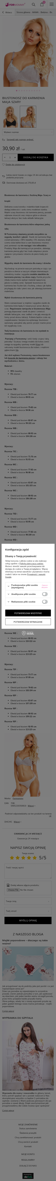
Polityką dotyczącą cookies (31, 563)
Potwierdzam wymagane (28, 621)
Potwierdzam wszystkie (28, 612)
